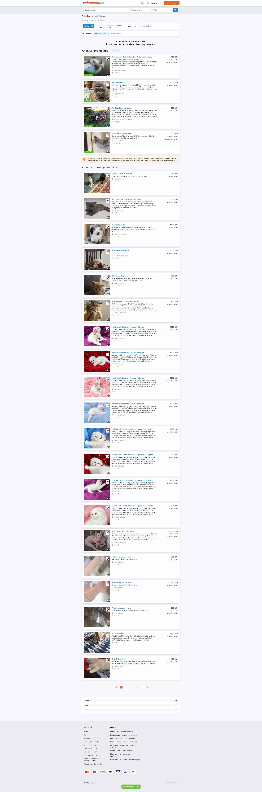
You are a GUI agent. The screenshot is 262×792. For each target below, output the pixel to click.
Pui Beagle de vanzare (121, 108)
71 (137, 687)
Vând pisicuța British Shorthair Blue (127, 199)
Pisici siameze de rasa (121, 608)
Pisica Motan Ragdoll (120, 250)
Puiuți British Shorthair (121, 134)
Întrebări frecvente (91, 742)
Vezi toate (116, 51)
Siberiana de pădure (120, 276)
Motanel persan (118, 82)
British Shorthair (119, 659)
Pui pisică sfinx (118, 633)
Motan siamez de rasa (121, 557)
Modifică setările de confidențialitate (91, 760)
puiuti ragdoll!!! (118, 225)
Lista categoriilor (90, 752)
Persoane (109, 26)
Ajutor (86, 732)
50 (117, 168)
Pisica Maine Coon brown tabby (125, 301)
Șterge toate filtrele (115, 33)
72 (142, 687)
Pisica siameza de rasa (121, 582)
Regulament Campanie (93, 764)
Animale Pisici (99, 33)
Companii (118, 26)
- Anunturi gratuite (121, 732)
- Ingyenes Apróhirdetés (120, 755)
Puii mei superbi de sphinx (123, 531)
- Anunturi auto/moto (123, 735)
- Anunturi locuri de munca (124, 742)
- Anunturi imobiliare (122, 738)
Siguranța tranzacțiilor (92, 755)
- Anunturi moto (121, 751)
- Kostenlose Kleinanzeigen (125, 759)
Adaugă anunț (172, 3)
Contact (87, 735)
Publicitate (88, 738)
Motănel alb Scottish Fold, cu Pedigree (128, 327)
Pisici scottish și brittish (122, 174)
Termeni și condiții (90, 748)
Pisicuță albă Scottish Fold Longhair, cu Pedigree (132, 429)
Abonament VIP (90, 745)
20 (113, 168)
